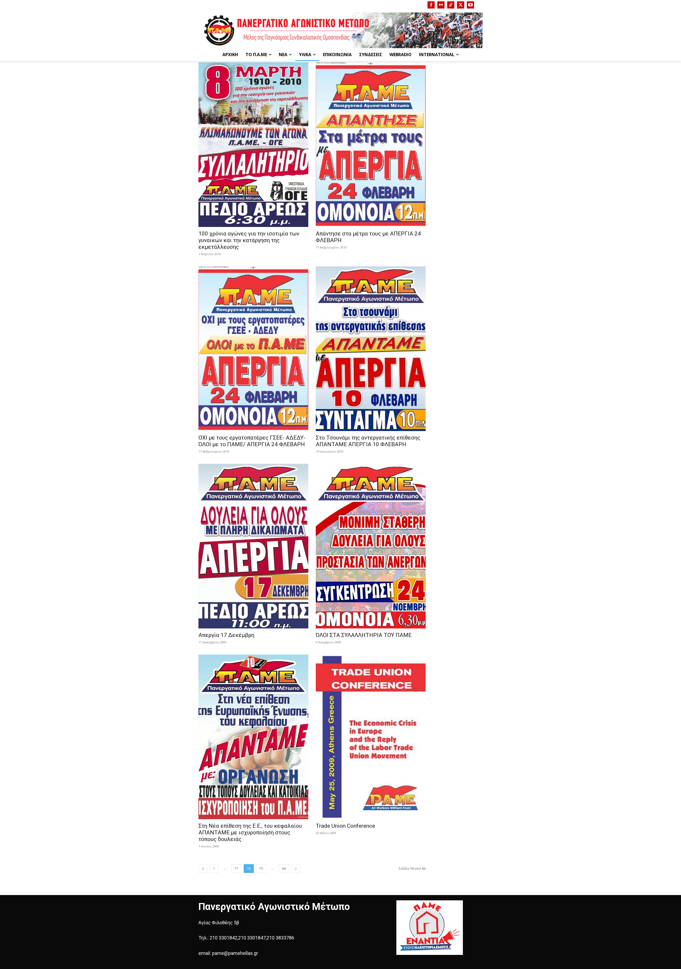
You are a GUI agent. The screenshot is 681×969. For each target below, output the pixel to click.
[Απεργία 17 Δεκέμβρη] (253, 546)
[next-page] (295, 868)
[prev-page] (202, 868)
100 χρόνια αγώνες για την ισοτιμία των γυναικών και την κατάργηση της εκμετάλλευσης (248, 240)
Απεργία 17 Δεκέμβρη (226, 635)
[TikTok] (450, 5)
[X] (460, 5)
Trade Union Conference (345, 826)
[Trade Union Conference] (371, 737)
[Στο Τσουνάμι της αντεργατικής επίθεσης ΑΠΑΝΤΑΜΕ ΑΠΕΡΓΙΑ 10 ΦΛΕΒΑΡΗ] (371, 348)
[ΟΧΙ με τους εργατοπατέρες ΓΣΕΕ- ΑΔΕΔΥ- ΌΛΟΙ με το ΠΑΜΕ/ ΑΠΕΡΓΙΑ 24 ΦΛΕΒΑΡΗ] (253, 348)
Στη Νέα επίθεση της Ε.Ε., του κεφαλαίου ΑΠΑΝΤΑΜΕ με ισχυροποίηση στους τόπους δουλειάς (250, 832)
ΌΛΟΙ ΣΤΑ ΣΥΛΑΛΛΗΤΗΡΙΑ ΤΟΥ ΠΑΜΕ (364, 635)
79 (261, 868)
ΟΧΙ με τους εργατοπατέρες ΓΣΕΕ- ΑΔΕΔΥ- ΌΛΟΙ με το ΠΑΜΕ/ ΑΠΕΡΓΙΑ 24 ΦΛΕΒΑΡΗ (251, 441)
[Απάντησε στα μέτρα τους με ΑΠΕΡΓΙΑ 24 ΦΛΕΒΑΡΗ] (371, 144)
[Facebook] (431, 5)
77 (236, 868)
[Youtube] (470, 5)
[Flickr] (441, 5)
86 (284, 868)
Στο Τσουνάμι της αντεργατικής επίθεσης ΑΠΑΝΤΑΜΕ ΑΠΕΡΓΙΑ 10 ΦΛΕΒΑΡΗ (368, 441)
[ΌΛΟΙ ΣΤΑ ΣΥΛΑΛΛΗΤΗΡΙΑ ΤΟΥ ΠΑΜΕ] (371, 546)
